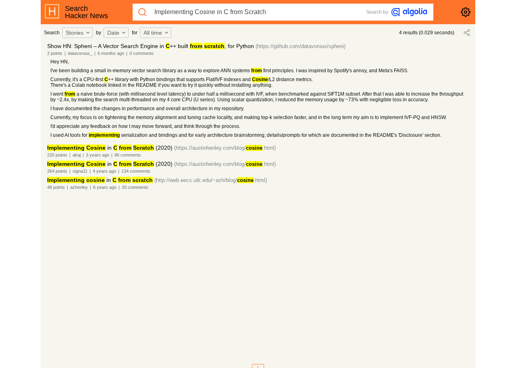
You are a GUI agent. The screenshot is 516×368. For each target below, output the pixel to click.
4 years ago (104, 171)
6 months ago (111, 53)
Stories (74, 32)
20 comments (135, 187)
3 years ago (97, 155)
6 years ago (105, 187)
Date (113, 32)
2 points (54, 53)
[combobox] (78, 32)
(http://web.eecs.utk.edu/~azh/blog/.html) (210, 180)
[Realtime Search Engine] (409, 12)
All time (153, 32)
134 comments (135, 171)
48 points (56, 187)
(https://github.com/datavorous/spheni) (300, 46)
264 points (57, 171)
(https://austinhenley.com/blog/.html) (225, 148)
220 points (57, 155)
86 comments (127, 155)
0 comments (141, 53)
